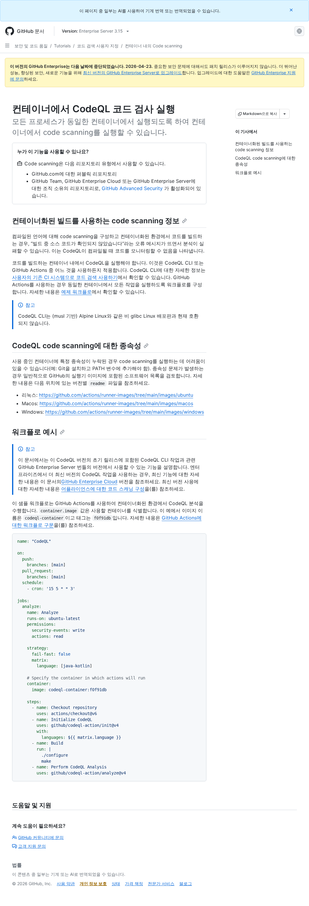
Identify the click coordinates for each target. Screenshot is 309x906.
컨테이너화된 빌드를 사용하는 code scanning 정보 (96, 220)
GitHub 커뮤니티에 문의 (41, 837)
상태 (116, 883)
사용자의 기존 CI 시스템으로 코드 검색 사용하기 (65, 277)
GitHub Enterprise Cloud (89, 481)
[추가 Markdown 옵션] (284, 114)
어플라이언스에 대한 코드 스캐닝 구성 (103, 489)
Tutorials (62, 45)
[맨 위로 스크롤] (296, 893)
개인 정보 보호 (93, 883)
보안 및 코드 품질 (31, 45)
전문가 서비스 (161, 883)
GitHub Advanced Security (132, 188)
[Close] (292, 9)
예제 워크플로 (76, 292)
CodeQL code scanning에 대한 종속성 (76, 345)
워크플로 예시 (34, 432)
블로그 (185, 883)
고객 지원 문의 (32, 846)
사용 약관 (66, 883)
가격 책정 (134, 883)
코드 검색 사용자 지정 (98, 45)
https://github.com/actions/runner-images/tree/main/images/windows (124, 412)
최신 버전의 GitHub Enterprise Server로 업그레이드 (132, 72)
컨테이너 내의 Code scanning (153, 45)
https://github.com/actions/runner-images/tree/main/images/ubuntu (116, 395)
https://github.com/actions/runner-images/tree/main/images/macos (116, 403)
